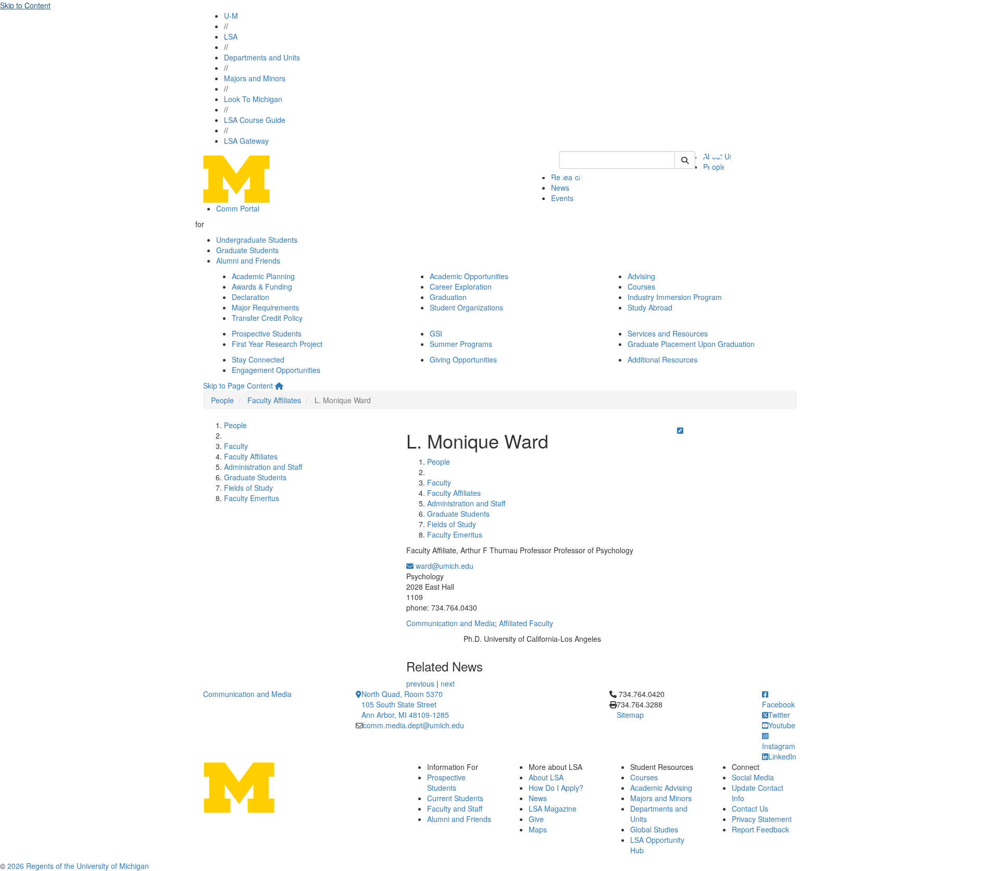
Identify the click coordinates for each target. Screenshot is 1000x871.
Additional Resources (662, 359)
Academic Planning (263, 276)
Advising (641, 276)
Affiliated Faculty (526, 623)
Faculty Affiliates (274, 400)
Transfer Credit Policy (267, 318)
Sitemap (630, 715)
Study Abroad (650, 307)
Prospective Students (267, 333)
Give (536, 819)
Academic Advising (661, 787)
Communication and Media (450, 623)
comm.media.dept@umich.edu (413, 725)
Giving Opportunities (463, 359)
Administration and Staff (263, 467)
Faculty (236, 446)
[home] (279, 385)
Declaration (250, 297)
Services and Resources (668, 333)
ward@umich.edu (443, 566)
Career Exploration (461, 286)
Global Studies (654, 829)
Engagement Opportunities (276, 370)
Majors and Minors (254, 78)
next (448, 683)
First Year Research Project (277, 344)
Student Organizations (466, 307)
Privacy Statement (762, 819)
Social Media (753, 777)
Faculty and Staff (454, 808)
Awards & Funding (262, 286)
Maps (538, 829)
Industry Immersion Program (675, 297)
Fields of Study (248, 487)
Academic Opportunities (469, 276)
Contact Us (750, 808)
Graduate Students (247, 250)
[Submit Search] (684, 160)
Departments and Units (262, 57)
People (222, 400)
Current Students (455, 798)
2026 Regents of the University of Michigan (78, 866)
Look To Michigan (253, 99)
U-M (231, 15)
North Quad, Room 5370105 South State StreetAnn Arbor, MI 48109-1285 (405, 704)
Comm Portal (237, 208)
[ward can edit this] (680, 430)
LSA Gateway (246, 140)
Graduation (448, 297)
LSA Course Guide (254, 120)
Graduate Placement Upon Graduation (691, 344)
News (538, 798)
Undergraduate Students (256, 239)
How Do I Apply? (556, 787)
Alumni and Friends (248, 260)
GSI (436, 333)
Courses (641, 286)
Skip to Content (25, 5)
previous (420, 683)
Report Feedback (760, 829)
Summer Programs (461, 344)
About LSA (546, 777)
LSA (231, 36)
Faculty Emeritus (251, 498)
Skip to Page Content (238, 385)
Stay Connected (258, 359)
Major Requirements (265, 307)
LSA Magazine (553, 808)
